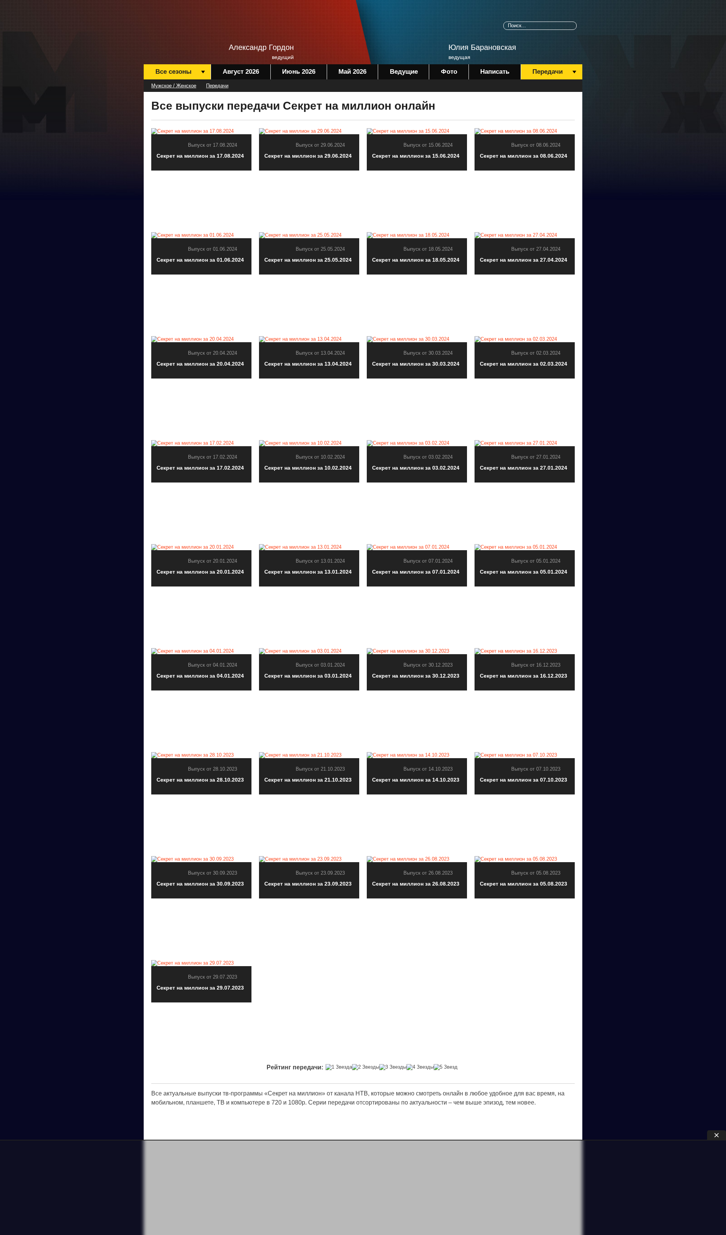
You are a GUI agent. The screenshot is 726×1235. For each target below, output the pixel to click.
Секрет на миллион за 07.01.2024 (415, 572)
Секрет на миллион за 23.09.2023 (308, 884)
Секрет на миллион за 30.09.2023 (200, 884)
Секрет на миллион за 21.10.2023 (308, 780)
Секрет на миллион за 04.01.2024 (200, 676)
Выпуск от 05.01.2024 (535, 561)
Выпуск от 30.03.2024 (428, 353)
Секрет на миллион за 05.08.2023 (523, 884)
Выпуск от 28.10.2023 (212, 769)
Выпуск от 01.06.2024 (212, 249)
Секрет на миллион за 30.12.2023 (415, 676)
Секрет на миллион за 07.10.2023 (523, 780)
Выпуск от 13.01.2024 (320, 561)
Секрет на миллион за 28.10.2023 (200, 780)
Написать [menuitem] (494, 71)
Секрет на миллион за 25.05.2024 (308, 260)
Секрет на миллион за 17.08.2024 (200, 156)
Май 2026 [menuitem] (352, 71)
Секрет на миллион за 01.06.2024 (200, 260)
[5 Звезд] (446, 1067)
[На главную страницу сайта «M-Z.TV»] (181, 28)
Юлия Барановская (482, 47)
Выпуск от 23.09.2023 (320, 873)
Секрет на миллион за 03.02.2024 (415, 468)
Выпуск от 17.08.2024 (212, 145)
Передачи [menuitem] (547, 71)
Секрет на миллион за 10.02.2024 (308, 468)
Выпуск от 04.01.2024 (212, 665)
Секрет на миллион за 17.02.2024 (200, 468)
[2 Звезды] (365, 1067)
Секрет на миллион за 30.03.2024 (415, 364)
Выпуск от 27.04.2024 (535, 249)
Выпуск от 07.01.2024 (428, 561)
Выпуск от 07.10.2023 (535, 769)
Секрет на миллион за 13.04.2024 (308, 364)
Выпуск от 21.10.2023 (320, 769)
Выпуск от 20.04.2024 (212, 353)
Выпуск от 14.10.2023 (428, 769)
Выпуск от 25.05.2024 (320, 249)
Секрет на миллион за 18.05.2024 (415, 260)
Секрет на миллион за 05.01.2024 (523, 572)
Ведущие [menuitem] (404, 71)
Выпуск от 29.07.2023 (212, 977)
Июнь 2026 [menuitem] (298, 71)
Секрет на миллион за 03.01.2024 (308, 676)
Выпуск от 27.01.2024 (535, 457)
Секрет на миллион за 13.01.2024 (308, 572)
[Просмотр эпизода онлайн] (201, 131)
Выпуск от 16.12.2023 (535, 665)
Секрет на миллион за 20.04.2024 (200, 364)
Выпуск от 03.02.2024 (428, 457)
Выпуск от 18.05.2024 (428, 249)
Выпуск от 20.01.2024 (212, 561)
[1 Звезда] (339, 1067)
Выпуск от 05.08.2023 (535, 873)
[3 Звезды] (392, 1067)
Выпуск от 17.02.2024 (212, 457)
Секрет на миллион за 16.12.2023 (523, 676)
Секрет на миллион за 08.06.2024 (523, 156)
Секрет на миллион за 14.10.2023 (415, 780)
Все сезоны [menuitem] (173, 71)
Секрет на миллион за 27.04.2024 (523, 260)
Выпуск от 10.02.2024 (320, 457)
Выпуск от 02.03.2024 (535, 353)
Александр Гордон (261, 47)
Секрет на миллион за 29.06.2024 (308, 156)
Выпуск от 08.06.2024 (535, 145)
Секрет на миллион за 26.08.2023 (415, 884)
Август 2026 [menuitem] (241, 71)
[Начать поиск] (572, 26)
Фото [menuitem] (449, 71)
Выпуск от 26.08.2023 (428, 873)
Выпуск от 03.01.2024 (320, 665)
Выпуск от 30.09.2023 (212, 873)
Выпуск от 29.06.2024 (320, 145)
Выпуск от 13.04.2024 (320, 353)
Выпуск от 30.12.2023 (428, 665)
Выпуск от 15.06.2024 (428, 145)
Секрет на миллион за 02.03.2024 (523, 364)
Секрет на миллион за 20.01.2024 (200, 572)
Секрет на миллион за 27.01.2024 (523, 468)
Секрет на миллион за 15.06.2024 (415, 156)
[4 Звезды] (420, 1067)
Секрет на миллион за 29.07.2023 (200, 988)
